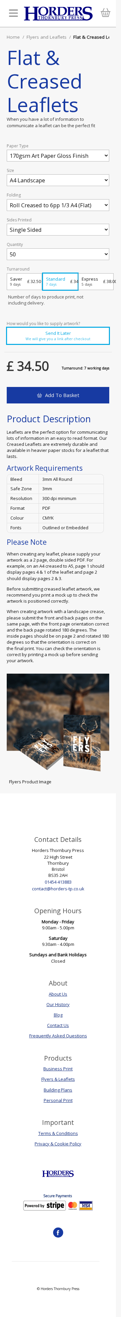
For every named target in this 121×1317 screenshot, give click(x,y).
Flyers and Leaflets (47, 37)
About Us (58, 994)
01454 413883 (58, 882)
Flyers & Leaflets (58, 1079)
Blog (58, 1015)
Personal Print (58, 1100)
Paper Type (18, 146)
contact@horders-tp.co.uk (58, 889)
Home (13, 37)
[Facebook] (58, 1232)
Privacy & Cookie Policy (58, 1144)
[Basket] (105, 13)
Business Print (58, 1069)
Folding (14, 195)
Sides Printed (19, 220)
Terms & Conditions (58, 1133)
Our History (58, 1004)
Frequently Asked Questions (58, 1036)
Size (10, 170)
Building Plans (58, 1090)
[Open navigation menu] (13, 13)
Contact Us (58, 1025)
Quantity (15, 244)
